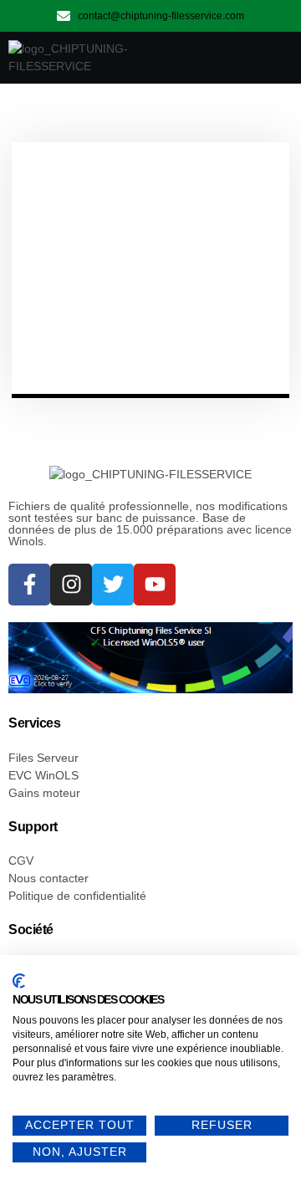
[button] (271, 58)
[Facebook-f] (29, 584)
